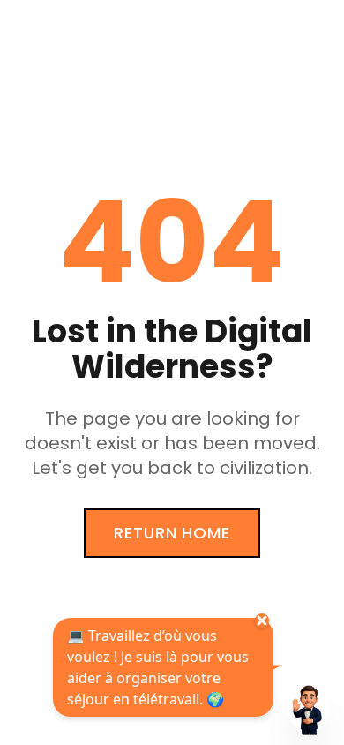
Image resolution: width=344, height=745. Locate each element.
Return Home (172, 533)
